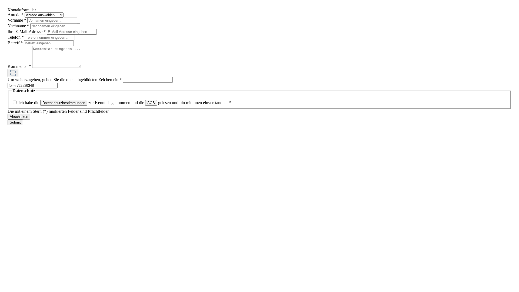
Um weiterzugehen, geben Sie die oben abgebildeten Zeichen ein (65, 79)
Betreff (15, 43)
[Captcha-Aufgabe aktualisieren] (13, 73)
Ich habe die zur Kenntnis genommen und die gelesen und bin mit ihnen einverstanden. (124, 102)
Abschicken (19, 117)
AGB (151, 103)
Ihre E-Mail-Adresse (27, 31)
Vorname (17, 20)
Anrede (16, 14)
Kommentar (19, 66)
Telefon (16, 37)
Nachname (18, 26)
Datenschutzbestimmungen (63, 103)
